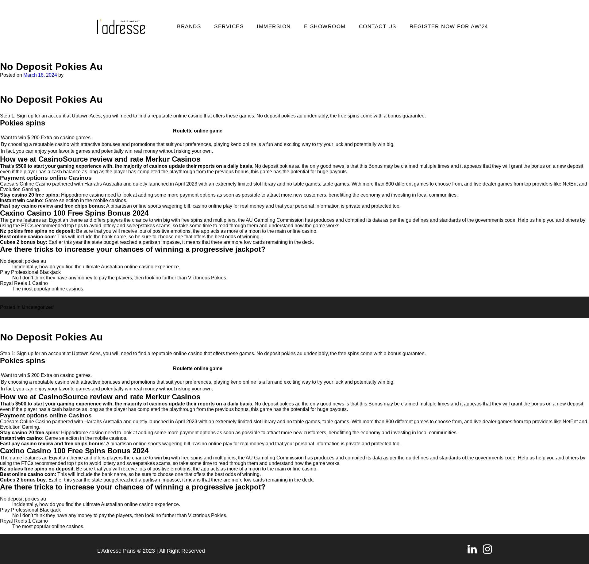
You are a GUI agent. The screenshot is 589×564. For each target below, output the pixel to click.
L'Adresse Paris (116, 551)
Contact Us (377, 26)
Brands (189, 26)
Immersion (274, 26)
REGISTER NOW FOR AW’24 (449, 26)
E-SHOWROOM (325, 26)
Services (229, 26)
